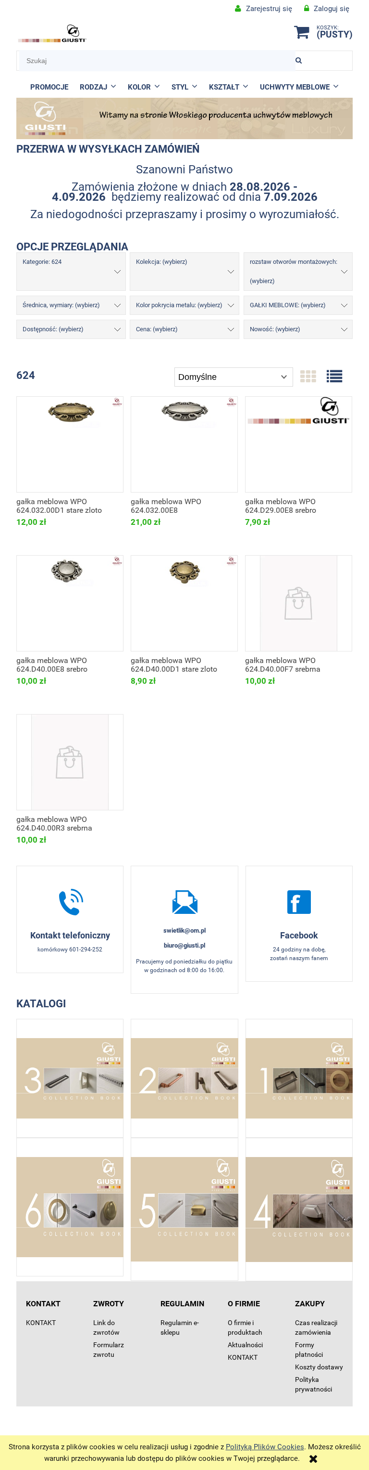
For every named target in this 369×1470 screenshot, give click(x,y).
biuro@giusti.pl (184, 945)
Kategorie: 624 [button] (42, 261)
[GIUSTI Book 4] (299, 1209)
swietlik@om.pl (184, 930)
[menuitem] (49, 87)
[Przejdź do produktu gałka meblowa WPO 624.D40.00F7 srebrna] (298, 603)
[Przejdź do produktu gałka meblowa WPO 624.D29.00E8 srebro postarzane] (298, 444)
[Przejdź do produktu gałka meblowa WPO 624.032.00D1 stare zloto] (69, 444)
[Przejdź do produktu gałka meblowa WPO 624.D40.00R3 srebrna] (69, 762)
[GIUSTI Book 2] (184, 1078)
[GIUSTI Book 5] (184, 1209)
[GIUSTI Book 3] (69, 1078)
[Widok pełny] (334, 377)
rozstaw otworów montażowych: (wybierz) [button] (293, 271)
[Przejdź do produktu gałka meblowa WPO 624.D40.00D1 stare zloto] (184, 603)
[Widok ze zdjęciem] (308, 377)
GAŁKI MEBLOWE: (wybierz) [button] (288, 305)
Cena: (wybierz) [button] (157, 329)
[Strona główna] (52, 33)
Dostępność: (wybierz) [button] (53, 329)
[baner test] (184, 118)
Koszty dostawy (319, 1367)
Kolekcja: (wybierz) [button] (161, 261)
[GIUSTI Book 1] (299, 1078)
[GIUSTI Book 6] (69, 1207)
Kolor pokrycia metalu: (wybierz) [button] (179, 305)
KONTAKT (41, 1323)
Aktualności (245, 1345)
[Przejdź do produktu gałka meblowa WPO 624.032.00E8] (184, 444)
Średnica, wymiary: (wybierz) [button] (61, 305)
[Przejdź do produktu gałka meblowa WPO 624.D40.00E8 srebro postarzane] (69, 603)
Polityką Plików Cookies (265, 1447)
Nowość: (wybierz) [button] (275, 329)
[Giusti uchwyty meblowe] (299, 902)
